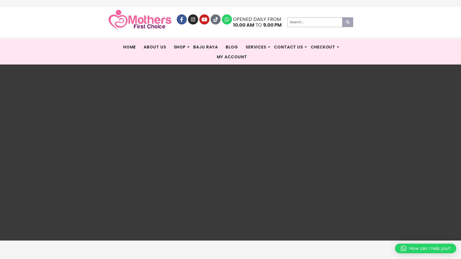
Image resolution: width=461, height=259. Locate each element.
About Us (155, 47)
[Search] (347, 22)
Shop (180, 47)
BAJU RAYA (205, 47)
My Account (232, 57)
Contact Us (288, 47)
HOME (129, 47)
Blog (232, 47)
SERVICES (256, 47)
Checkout (323, 47)
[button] (425, 248)
